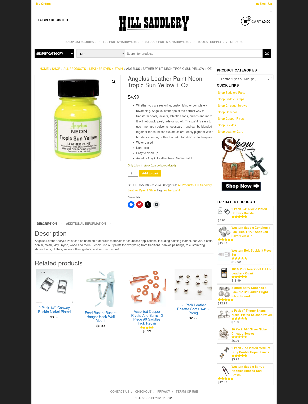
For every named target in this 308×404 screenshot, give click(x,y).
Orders (236, 42)
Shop (56, 68)
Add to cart (150, 173)
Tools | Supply (209, 42)
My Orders (43, 3)
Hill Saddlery (203, 185)
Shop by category (49, 53)
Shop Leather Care (230, 131)
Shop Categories (80, 42)
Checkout (143, 391)
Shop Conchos (227, 112)
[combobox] (245, 77)
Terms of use (187, 391)
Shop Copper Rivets (231, 118)
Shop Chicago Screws (232, 105)
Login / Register (53, 19)
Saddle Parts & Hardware (167, 42)
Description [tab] (47, 223)
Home (44, 68)
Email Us (265, 3)
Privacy (163, 391)
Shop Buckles (227, 125)
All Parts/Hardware (119, 42)
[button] (114, 82)
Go (267, 53)
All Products (74, 68)
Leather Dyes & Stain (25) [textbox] (244, 79)
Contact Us (119, 391)
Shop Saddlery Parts (231, 92)
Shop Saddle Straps (231, 99)
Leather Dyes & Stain (106, 68)
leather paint (171, 190)
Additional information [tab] (86, 223)
